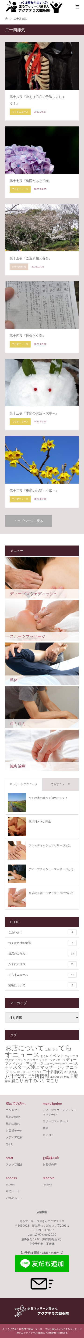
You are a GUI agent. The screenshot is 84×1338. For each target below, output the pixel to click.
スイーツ (70, 1056)
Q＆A (9, 1144)
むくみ (44, 1056)
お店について (24, 1048)
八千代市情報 (41, 964)
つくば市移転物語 (40, 943)
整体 (66, 1076)
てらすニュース (60, 784)
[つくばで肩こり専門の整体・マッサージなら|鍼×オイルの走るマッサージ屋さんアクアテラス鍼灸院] (33, 7)
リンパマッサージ (20, 1072)
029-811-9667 (45, 1230)
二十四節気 (52, 1071)
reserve (47, 1184)
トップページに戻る (28, 521)
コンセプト (13, 1110)
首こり (52, 1080)
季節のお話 (56, 1076)
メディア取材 (14, 1137)
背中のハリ (34, 1080)
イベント (56, 1056)
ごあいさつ (40, 932)
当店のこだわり (41, 953)
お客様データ (14, 1130)
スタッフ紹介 (14, 1164)
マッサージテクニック (24, 784)
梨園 (7, 1081)
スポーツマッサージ (53, 1060)
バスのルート (14, 1198)
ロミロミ (36, 1072)
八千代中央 (70, 1072)
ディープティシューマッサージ (41, 1061)
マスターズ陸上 (23, 1067)
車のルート (13, 1191)
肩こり (17, 1080)
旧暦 (74, 1076)
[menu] (77, 7)
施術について (40, 985)
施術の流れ (13, 1123)
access (10, 1184)
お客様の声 (50, 1164)
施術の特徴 (13, 1117)
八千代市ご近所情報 (27, 1076)
